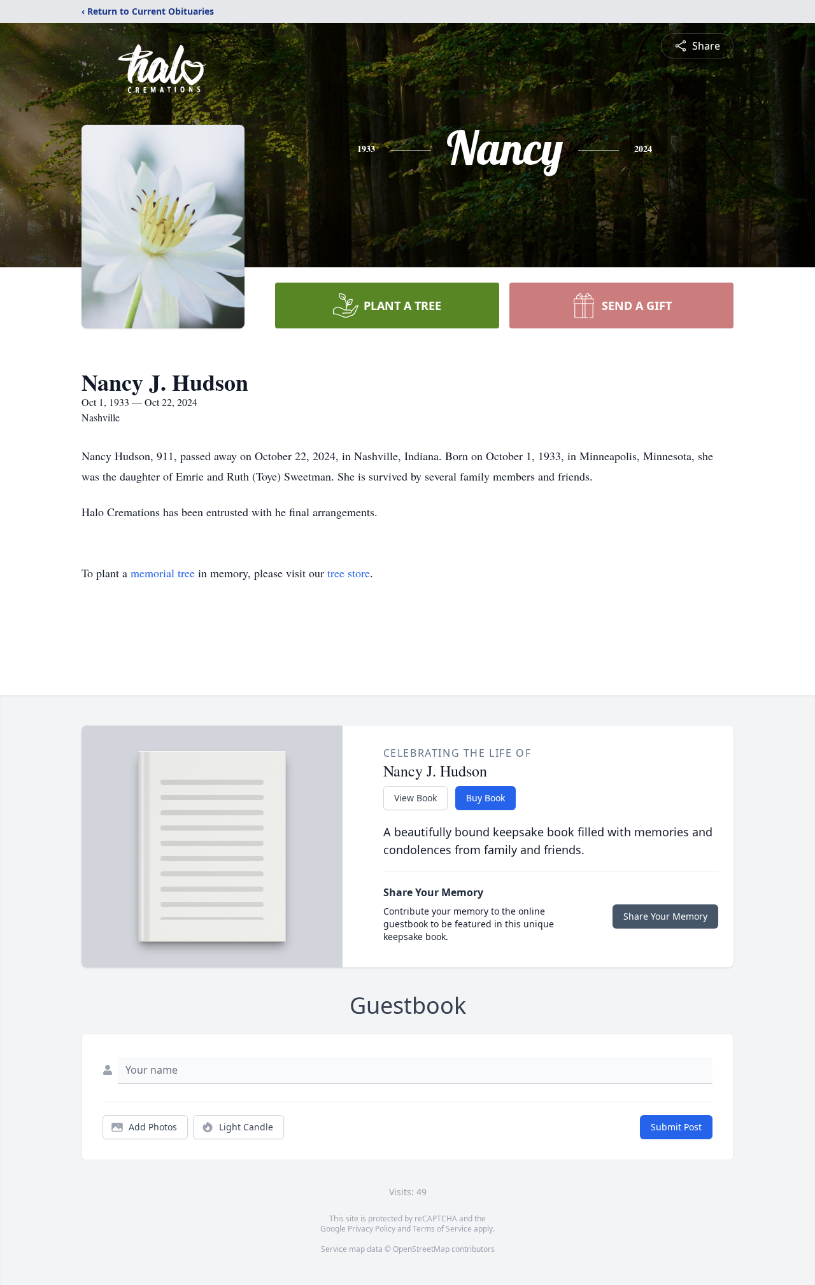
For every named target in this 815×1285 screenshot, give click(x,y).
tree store (348, 572)
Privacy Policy (371, 1228)
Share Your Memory (665, 916)
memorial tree (163, 572)
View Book (415, 798)
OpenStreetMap (421, 1249)
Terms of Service (442, 1228)
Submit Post (676, 1127)
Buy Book (485, 798)
